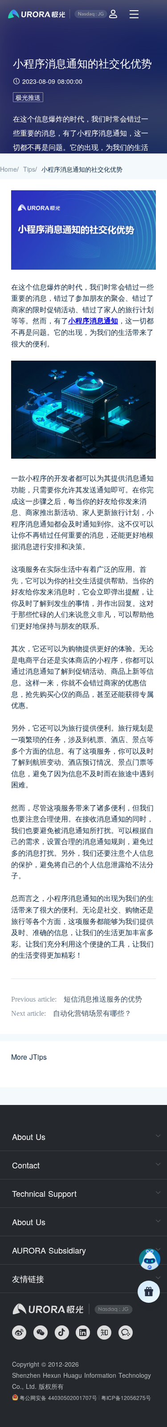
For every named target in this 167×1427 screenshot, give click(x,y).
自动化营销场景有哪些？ (92, 1013)
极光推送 (28, 97)
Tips (29, 169)
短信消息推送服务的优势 (103, 999)
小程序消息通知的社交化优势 (81, 169)
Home (8, 169)
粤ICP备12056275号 (126, 1397)
